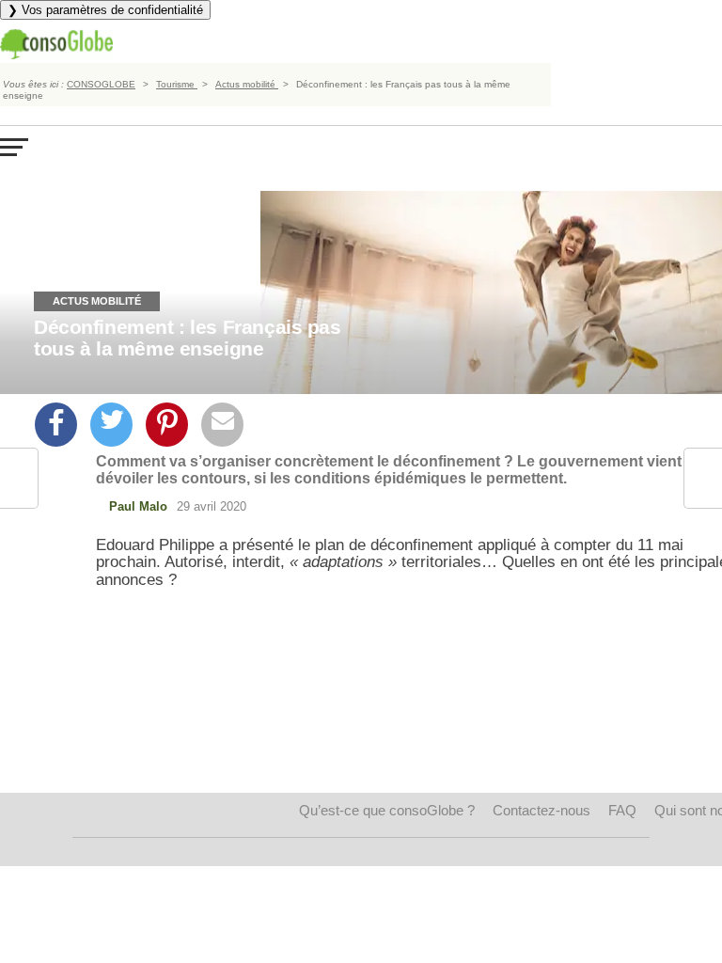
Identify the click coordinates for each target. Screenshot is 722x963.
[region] (419, 735)
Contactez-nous (541, 810)
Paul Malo (138, 506)
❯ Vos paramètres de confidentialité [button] (105, 10)
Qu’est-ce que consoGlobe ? (387, 810)
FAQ (622, 810)
